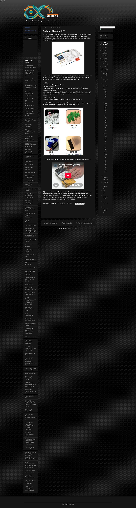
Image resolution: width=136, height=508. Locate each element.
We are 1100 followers (29, 168)
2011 (103, 69)
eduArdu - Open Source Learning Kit (30, 80)
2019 (103, 47)
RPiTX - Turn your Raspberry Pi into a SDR (30, 87)
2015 (103, 58)
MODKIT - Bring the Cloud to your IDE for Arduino (30, 384)
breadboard (51, 86)
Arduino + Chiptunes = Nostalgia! (28, 341)
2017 (103, 53)
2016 (103, 55)
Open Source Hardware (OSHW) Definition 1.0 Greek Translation (30, 426)
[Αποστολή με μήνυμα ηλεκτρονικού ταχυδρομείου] (76, 204)
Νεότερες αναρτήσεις (50, 223)
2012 (103, 66)
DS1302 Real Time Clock (29, 125)
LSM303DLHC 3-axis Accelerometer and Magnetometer (30, 102)
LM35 (78, 92)
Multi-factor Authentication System (29, 434)
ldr (59, 92)
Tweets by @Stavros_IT (104, 36)
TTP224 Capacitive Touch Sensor (30, 120)
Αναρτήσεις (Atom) (72, 228)
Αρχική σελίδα (67, 223)
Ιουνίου (105, 186)
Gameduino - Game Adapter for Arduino (30, 391)
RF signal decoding (28, 263)
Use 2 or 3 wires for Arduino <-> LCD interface (30, 481)
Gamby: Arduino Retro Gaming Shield (30, 279)
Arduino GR (28, 27)
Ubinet (72, 504)
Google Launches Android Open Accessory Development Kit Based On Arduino (30, 455)
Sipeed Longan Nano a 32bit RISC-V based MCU (29, 73)
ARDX (60, 103)
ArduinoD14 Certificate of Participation (29, 202)
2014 (103, 61)
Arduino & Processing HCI (30, 319)
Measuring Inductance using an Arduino (30, 144)
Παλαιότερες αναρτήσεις (84, 223)
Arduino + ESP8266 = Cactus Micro (29, 151)
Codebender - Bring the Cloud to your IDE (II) (30, 348)
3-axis (70, 92)
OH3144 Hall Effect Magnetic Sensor (30, 113)
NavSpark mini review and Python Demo (29, 195)
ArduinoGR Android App (29, 410)
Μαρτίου (105, 203)
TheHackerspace (57, 195)
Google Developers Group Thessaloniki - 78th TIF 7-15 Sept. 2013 (30, 301)
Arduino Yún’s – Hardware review (30, 293)
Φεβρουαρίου (105, 209)
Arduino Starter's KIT (54, 31)
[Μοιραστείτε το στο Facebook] (82, 204)
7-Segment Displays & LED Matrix (30, 131)
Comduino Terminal (28, 221)
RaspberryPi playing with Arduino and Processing (29, 331)
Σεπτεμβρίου (105, 178)
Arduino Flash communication (29, 448)
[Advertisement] (79, 212)
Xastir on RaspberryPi (29, 314)
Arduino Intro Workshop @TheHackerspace (30, 416)
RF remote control (30, 268)
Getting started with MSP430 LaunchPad (29, 93)
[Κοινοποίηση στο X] (80, 204)
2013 (103, 64)
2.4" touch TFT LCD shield (29, 176)
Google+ (2, 0)
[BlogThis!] (78, 204)
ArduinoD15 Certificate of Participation (29, 162)
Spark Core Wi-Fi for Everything (30, 236)
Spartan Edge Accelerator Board (30, 66)
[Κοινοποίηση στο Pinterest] (84, 204)
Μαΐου (105, 191)
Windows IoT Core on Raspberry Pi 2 (29, 138)
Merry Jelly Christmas (28, 185)
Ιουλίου (105, 182)
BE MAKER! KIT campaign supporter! (30, 272)
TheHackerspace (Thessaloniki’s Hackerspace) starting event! (30, 441)
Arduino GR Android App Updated (29, 378)
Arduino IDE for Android (30, 245)
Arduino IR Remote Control (30, 476)
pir (67, 92)
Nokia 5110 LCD (30, 181)
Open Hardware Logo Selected (30, 471)
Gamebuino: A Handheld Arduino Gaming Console (30, 230)
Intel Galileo (28, 284)
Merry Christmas (30, 259)
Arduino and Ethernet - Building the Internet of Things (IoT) (30, 361)
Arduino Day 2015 (30, 172)
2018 (103, 50)
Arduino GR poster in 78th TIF (30, 288)
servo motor (84, 92)
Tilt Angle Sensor (30, 108)
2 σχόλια (69, 203)
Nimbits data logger (29, 250)
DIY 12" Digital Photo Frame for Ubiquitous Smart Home (30, 403)
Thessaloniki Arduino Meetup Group (30, 208)
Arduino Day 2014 (30, 225)
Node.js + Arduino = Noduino (30, 189)
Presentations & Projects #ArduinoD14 (30, 215)
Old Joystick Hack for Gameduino (30, 369)
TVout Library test (30, 337)
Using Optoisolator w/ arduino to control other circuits (30, 464)
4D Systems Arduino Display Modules (30, 309)
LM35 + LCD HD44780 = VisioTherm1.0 (29, 488)
